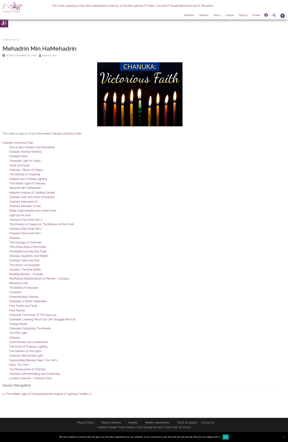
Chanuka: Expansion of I (23, 201)
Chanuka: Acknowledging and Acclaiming (34, 373)
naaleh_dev (49, 55)
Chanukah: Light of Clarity (25, 160)
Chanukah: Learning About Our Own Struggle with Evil (42, 319)
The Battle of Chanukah (23, 287)
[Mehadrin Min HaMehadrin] (139, 94)
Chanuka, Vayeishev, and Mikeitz (28, 256)
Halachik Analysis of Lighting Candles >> (66, 394)
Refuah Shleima (111, 422)
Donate (256, 15)
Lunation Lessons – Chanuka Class (30, 378)
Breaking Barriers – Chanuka (26, 274)
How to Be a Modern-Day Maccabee (31, 147)
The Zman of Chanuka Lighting (28, 346)
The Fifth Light (18, 332)
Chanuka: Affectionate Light (26, 355)
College (229, 15)
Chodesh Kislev (18, 156)
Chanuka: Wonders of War (25, 206)
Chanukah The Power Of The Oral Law (32, 314)
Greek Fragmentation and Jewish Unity (32, 210)
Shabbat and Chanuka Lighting (28, 178)
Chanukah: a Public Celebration (28, 301)
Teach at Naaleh (187, 422)
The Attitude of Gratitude (24, 174)
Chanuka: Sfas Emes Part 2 (25, 228)
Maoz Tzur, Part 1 (19, 364)
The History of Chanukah (24, 265)
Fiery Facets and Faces (23, 305)
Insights (133, 422)
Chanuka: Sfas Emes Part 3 (25, 219)
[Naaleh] (12, 7)
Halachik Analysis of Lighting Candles (32, 192)
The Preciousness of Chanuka (27, 369)
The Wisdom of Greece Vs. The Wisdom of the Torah (41, 224)
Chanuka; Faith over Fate (24, 260)
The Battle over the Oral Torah (27, 251)
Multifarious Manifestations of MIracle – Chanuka (39, 278)
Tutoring (242, 15)
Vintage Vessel (18, 324)
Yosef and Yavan (19, 165)
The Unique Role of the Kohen (27, 246)
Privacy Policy (85, 422)
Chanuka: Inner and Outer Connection (32, 197)
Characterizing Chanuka (23, 296)
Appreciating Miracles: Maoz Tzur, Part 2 (33, 360)
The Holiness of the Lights (25, 351)
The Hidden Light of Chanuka (27, 183)
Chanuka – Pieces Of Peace (26, 170)
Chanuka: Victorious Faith (66, 133)
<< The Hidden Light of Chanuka (22, 394)
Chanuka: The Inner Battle (25, 269)
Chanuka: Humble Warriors (25, 151)
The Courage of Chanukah (25, 242)
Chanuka (10, 39)
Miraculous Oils (18, 283)
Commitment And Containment (28, 342)
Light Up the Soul (19, 215)
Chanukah (15, 292)
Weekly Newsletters (157, 422)
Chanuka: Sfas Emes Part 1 (25, 233)
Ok (225, 437)
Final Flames (17, 310)
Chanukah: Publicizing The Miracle (30, 328)
